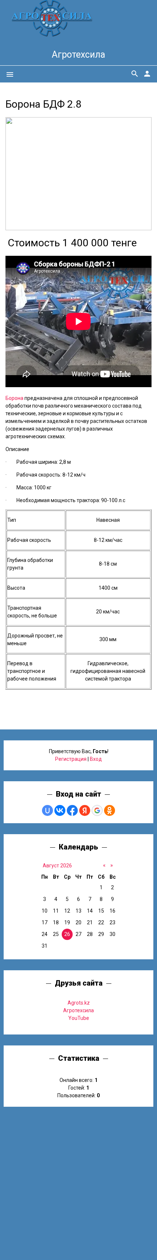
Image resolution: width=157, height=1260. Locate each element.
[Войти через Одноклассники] (109, 810)
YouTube (78, 1018)
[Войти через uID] (47, 810)
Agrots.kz (79, 1003)
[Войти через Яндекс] (84, 810)
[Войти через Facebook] (72, 810)
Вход (96, 759)
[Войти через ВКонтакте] (59, 810)
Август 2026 (57, 865)
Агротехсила (78, 54)
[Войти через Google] (97, 810)
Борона (14, 398)
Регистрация (71, 759)
